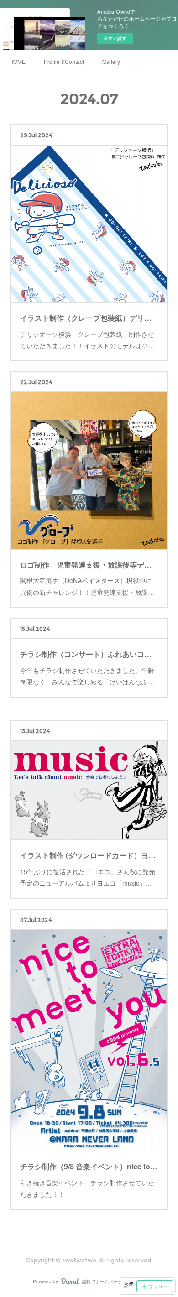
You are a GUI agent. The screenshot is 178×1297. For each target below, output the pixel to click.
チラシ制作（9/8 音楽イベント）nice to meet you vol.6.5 (89, 1166)
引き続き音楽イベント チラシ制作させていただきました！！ (87, 1188)
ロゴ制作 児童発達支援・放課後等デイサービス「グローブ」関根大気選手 (89, 564)
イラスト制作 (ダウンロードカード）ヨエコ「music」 (89, 855)
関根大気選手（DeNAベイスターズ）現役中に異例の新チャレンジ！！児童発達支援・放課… (87, 586)
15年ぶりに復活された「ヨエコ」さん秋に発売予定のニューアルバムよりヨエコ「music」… (87, 877)
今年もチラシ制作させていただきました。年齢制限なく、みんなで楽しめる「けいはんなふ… (87, 676)
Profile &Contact (64, 61)
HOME (17, 61)
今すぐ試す (115, 38)
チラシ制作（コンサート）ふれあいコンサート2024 (89, 654)
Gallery (111, 61)
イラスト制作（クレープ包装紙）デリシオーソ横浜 (89, 318)
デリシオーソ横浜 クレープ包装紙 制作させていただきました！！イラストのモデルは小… (87, 339)
